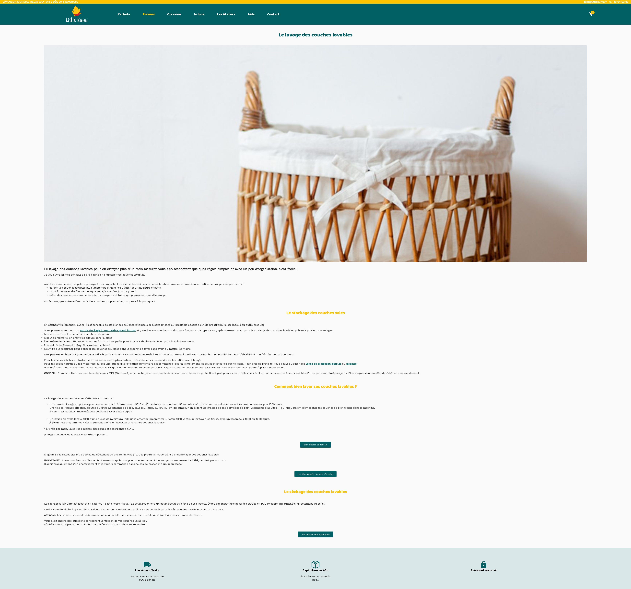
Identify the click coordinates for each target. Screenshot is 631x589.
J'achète (123, 14)
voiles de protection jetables (323, 363)
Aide (251, 14)
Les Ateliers (226, 14)
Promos (149, 14)
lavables (351, 363)
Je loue (199, 14)
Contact (273, 14)
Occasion (174, 14)
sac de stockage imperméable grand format (108, 330)
